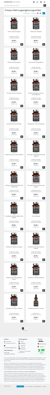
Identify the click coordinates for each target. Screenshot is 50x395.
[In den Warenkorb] (21, 44)
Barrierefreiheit (30, 386)
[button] (33, 2)
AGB (26, 386)
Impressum (44, 386)
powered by (6, 386)
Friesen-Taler (6, 352)
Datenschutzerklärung (37, 386)
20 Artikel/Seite (26, 13)
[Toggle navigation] (44, 2)
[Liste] (40, 13)
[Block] (38, 13)
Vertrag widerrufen (20, 386)
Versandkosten (25, 357)
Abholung (42, 346)
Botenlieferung (43, 343)
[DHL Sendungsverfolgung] (42, 341)
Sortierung (33, 13)
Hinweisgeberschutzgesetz (9, 354)
